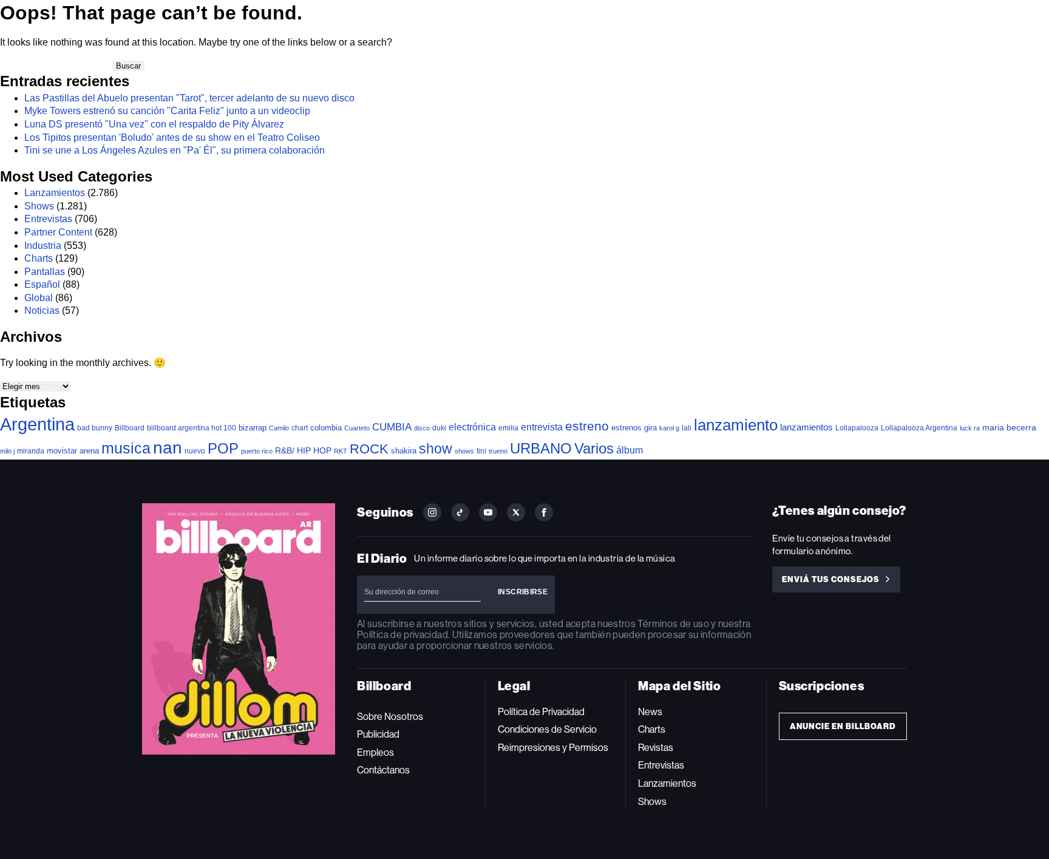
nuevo (195, 451)
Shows (39, 206)
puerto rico (257, 451)
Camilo (279, 428)
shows (464, 451)
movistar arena (73, 450)
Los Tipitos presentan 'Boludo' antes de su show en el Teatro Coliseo (172, 137)
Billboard (129, 428)
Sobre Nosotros (390, 716)
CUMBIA (392, 427)
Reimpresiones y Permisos (553, 747)
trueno (498, 451)
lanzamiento (736, 424)
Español (42, 284)
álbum (629, 450)
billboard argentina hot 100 (191, 428)
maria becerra (1009, 427)
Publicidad (378, 734)
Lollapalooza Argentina (919, 428)
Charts (38, 258)
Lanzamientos (54, 193)
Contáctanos (383, 770)
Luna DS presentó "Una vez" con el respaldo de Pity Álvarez (154, 124)
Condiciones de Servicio (547, 729)
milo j (7, 451)
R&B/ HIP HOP (303, 450)
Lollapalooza (856, 428)
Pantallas (44, 272)
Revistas (655, 747)
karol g (669, 428)
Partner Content (58, 232)
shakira (403, 450)
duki (439, 428)
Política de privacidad (402, 634)
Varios (594, 448)
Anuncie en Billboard (843, 726)
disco (422, 428)
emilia (508, 428)
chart (299, 428)
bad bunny (94, 428)
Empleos (375, 752)
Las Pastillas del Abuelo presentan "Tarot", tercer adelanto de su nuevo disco (189, 98)
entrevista (542, 426)
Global (38, 298)
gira (650, 427)
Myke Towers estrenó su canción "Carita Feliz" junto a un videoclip (167, 111)
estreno (587, 426)
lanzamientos (806, 427)
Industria (42, 245)
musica (126, 448)
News (650, 712)
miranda (30, 451)
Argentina (37, 424)
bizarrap (252, 427)
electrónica (472, 426)
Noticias (41, 310)
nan (167, 447)
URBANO (541, 448)
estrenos (626, 427)
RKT (340, 451)
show (435, 449)
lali (686, 428)
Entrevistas (48, 219)
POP (223, 448)
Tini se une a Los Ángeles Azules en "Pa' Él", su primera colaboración (174, 150)
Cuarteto (357, 428)
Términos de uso (672, 624)
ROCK (369, 449)
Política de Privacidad (541, 712)
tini (481, 451)
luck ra (970, 428)
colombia (326, 427)
